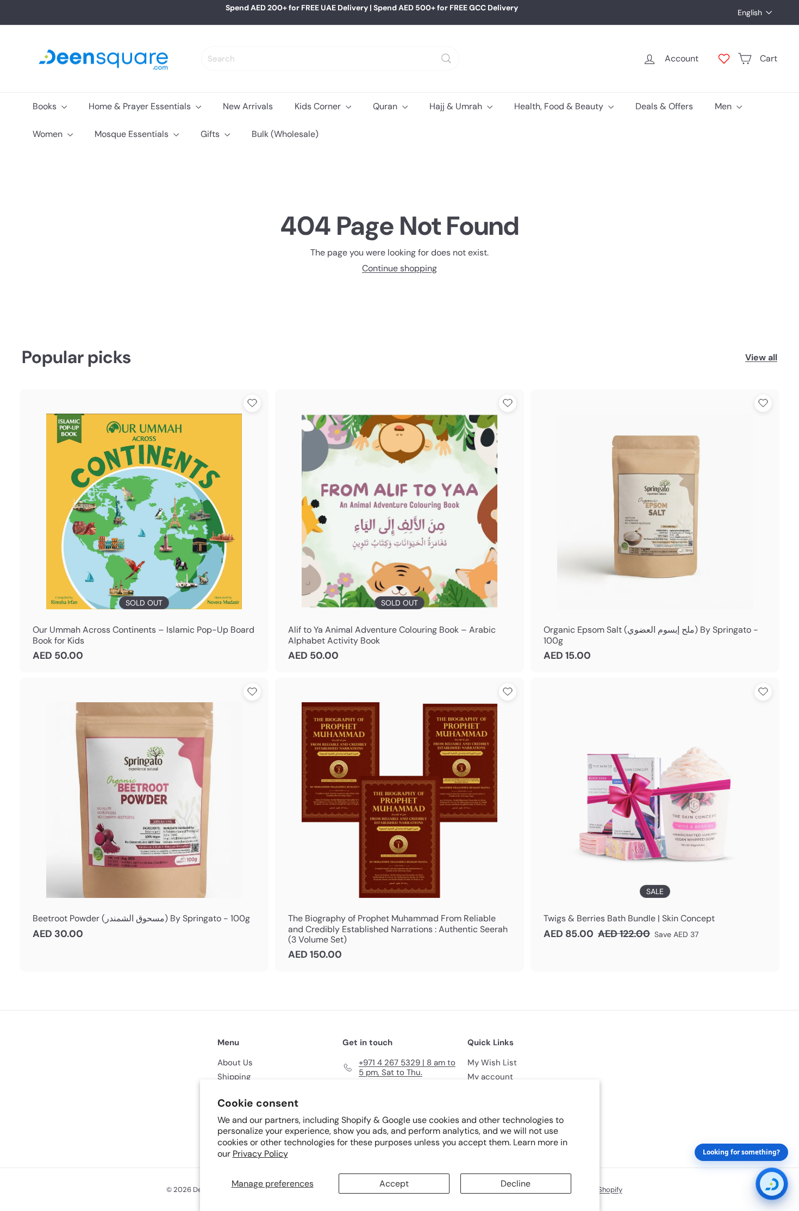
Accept (394, 1183)
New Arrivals (248, 106)
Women (49, 134)
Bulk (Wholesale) (285, 134)
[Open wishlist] (724, 59)
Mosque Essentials (133, 134)
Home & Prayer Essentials (141, 106)
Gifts (211, 134)
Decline (515, 1183)
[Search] (446, 58)
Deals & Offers (664, 106)
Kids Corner (319, 106)
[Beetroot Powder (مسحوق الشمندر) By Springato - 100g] (144, 814)
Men (724, 106)
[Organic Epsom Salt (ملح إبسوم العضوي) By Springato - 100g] (655, 530)
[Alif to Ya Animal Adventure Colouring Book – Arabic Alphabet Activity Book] (399, 530)
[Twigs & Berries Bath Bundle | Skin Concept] (655, 814)
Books (46, 106)
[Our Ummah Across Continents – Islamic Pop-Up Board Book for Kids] (144, 530)
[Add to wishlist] (252, 403)
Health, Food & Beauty (560, 106)
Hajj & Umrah (456, 106)
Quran (386, 106)
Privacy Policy (260, 1153)
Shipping (234, 1076)
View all (761, 357)
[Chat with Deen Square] (772, 1184)
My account (490, 1076)
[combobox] (330, 58)
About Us (235, 1062)
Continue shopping (399, 268)
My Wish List (492, 1062)
